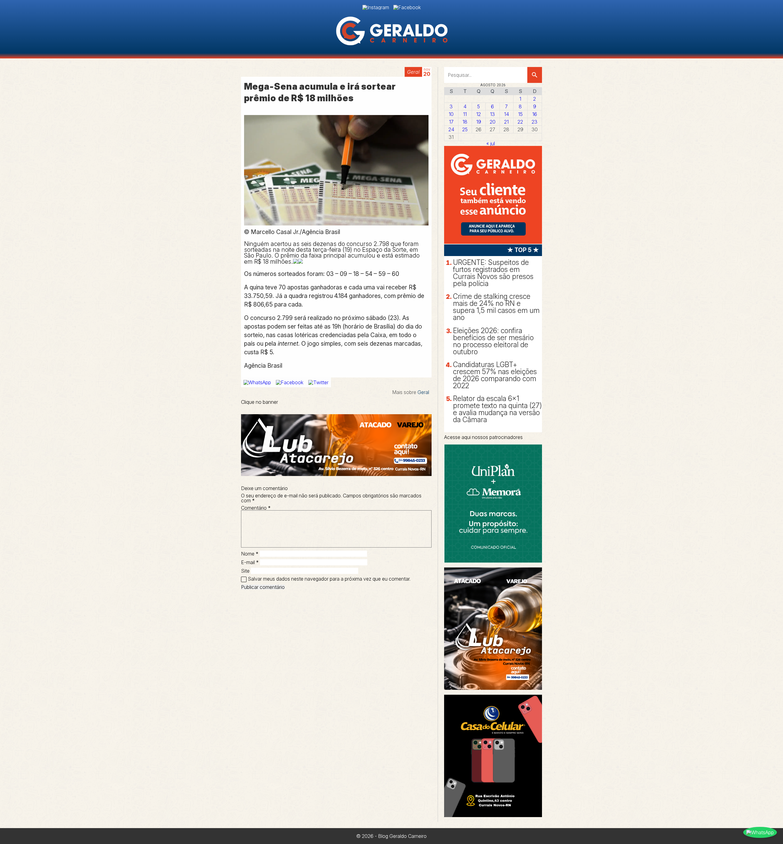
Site (245, 571)
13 (492, 114)
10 (451, 114)
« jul (490, 143)
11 (465, 114)
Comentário (256, 508)
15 (520, 114)
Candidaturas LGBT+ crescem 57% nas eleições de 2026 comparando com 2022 (495, 375)
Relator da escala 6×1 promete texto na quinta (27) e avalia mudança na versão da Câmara (497, 409)
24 (451, 129)
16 (534, 114)
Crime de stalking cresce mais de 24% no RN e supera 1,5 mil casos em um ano (496, 307)
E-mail (250, 562)
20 (492, 122)
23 (534, 122)
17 (451, 122)
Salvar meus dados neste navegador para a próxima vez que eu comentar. (329, 579)
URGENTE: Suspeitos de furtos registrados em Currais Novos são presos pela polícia (493, 273)
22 (520, 122)
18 (464, 122)
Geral (413, 72)
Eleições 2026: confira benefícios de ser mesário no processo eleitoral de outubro (493, 341)
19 (478, 122)
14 (506, 114)
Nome (249, 554)
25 (465, 129)
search (534, 75)
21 (506, 122)
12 (478, 114)
